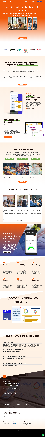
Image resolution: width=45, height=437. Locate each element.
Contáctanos (34, 1)
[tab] (7, 311)
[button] (30, 1)
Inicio (26, 1)
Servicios (29, 1)
